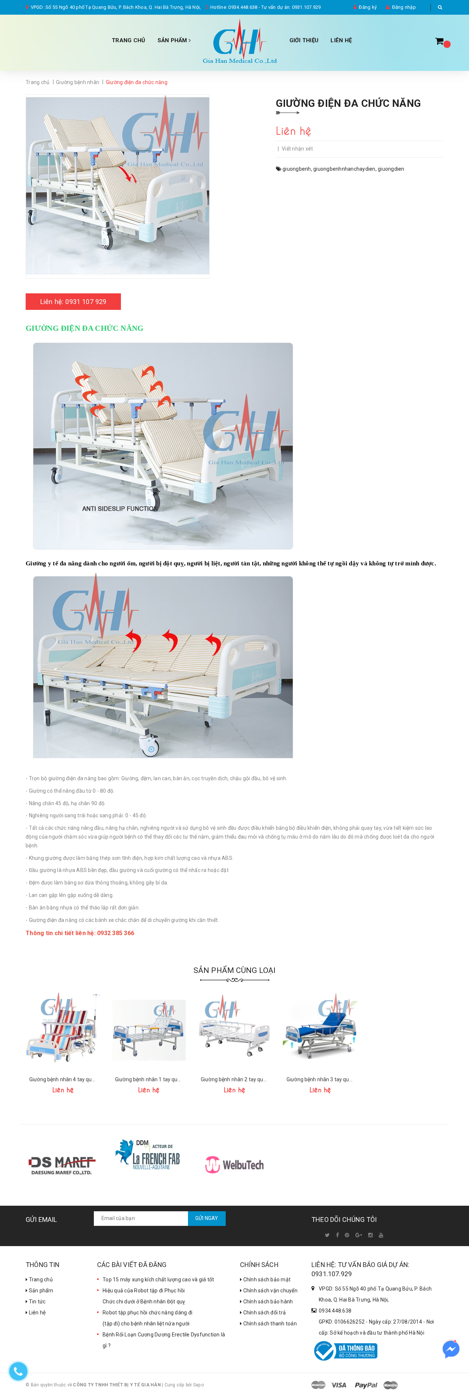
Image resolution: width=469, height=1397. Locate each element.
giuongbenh (296, 169)
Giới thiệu (304, 40)
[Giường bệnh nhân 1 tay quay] (148, 1030)
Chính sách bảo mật (266, 1279)
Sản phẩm (40, 1290)
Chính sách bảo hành (267, 1301)
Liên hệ (36, 1312)
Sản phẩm (173, 40)
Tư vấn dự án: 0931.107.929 (291, 7)
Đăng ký (368, 7)
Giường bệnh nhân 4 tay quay (63, 1079)
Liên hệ (341, 40)
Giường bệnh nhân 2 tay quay (234, 1079)
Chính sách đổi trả (264, 1312)
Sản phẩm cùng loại (234, 970)
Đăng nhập (404, 7)
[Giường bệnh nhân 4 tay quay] (63, 1030)
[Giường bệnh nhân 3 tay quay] (320, 1030)
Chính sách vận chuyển (270, 1290)
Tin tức (36, 1301)
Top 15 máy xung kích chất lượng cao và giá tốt (158, 1279)
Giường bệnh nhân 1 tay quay (148, 1079)
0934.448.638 (242, 7)
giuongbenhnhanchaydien (344, 169)
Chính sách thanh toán (269, 1324)
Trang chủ (128, 40)
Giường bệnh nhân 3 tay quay (320, 1079)
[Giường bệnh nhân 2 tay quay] (234, 1030)
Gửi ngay (206, 1218)
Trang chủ (40, 1279)
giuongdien (391, 169)
